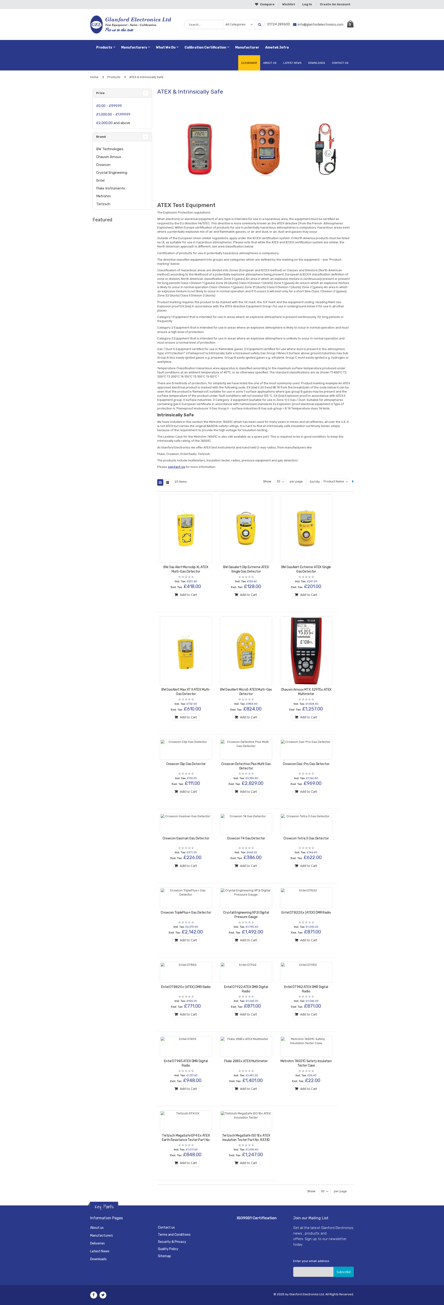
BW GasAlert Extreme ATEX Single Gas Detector (306, 569)
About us (97, 1228)
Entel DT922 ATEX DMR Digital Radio (246, 989)
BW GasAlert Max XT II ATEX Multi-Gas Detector (185, 692)
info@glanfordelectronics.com (320, 25)
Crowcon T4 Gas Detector (246, 838)
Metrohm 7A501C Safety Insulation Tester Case (306, 1063)
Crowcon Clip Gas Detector (186, 764)
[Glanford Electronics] (110, 24)
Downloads (316, 62)
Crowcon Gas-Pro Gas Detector (306, 764)
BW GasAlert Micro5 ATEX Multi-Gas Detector (246, 692)
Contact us (166, 1227)
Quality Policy (168, 1249)
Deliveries (97, 1243)
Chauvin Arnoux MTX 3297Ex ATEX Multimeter (306, 692)
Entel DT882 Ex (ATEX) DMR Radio (186, 987)
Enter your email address (311, 1261)
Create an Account (335, 4)
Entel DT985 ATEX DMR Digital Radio (186, 1063)
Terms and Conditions (174, 1235)
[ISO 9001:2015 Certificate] (255, 1244)
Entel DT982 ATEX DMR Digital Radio (306, 989)
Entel (100, 180)
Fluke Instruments (110, 188)
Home (94, 77)
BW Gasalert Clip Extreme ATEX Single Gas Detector (246, 569)
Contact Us (340, 62)
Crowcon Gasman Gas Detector (186, 838)
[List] (167, 482)
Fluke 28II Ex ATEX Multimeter (246, 1061)
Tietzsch (103, 204)
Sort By (315, 481)
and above (113, 123)
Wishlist (288, 4)
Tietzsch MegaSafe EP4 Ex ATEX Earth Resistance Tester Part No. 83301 (186, 1140)
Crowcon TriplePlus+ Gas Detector (186, 913)
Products (113, 77)
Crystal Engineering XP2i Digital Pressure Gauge (246, 915)
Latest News (292, 62)
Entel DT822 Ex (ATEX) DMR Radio (306, 913)
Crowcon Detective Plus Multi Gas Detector (246, 766)
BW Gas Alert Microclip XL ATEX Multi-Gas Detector (185, 569)
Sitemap (164, 1256)
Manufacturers (101, 1236)
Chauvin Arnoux (108, 157)
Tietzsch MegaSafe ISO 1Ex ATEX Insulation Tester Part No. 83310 (246, 1138)
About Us (270, 62)
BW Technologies (109, 149)
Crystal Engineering (111, 173)
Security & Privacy (172, 1242)
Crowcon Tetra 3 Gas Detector (306, 838)
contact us (176, 467)
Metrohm (103, 196)
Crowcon (103, 165)
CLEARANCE (249, 62)
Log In (307, 4)
